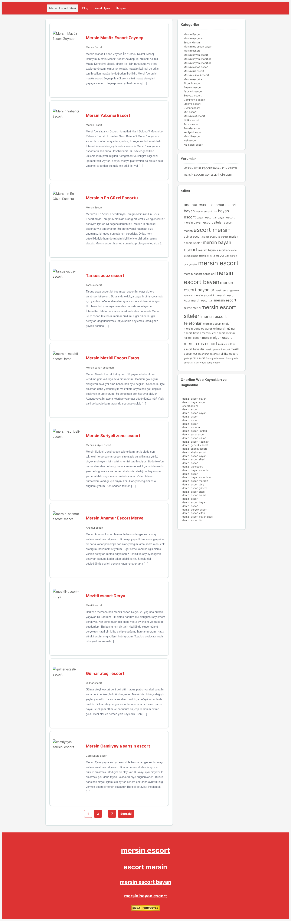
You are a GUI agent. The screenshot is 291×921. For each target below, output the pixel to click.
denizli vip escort (192, 466)
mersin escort (218, 263)
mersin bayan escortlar (213, 250)
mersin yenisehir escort (217, 349)
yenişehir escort (194, 358)
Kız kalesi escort (193, 144)
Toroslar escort (192, 128)
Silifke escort (191, 120)
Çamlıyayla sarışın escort (207, 362)
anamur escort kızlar (206, 211)
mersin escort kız (205, 295)
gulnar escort (193, 236)
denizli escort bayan (194, 398)
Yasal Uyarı (102, 8)
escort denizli (190, 405)
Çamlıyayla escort (96, 755)
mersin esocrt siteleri (217, 323)
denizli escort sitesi (193, 459)
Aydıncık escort (193, 91)
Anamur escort (94, 527)
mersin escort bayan (145, 882)
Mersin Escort (94, 47)
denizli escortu (191, 427)
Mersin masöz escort (196, 67)
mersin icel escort (213, 333)
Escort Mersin (192, 42)
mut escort (199, 354)
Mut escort (190, 111)
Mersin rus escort (194, 71)
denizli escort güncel (194, 488)
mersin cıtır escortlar (214, 255)
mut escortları (212, 354)
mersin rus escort (201, 343)
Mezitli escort (94, 605)
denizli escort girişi (193, 484)
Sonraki (126, 813)
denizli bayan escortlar (195, 470)
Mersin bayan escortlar (197, 58)
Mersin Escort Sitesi (62, 8)
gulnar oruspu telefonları (215, 236)
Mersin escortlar (193, 38)
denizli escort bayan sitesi (197, 516)
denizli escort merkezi (195, 480)
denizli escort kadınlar (195, 441)
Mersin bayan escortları (100, 367)
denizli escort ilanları (194, 430)
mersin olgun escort (217, 338)
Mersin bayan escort (196, 54)
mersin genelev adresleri (200, 328)
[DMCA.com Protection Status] (145, 910)
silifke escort (229, 353)
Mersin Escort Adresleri (201, 174)
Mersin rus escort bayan (198, 46)
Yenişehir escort (193, 132)
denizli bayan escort (194, 402)
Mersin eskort (192, 50)
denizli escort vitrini (194, 513)
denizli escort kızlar (194, 438)
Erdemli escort (192, 103)
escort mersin (212, 229)
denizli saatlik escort (194, 448)
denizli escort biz (192, 520)
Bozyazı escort (193, 95)
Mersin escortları (193, 79)
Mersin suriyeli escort (98, 445)
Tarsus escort (94, 285)
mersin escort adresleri (199, 273)
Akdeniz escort (193, 83)
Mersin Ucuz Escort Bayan (203, 168)
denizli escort (190, 409)
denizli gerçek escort (194, 509)
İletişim (121, 8)
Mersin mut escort (194, 116)
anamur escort (197, 204)
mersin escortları (202, 300)
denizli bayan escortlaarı (197, 477)
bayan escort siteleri (208, 222)
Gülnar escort (94, 682)
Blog (85, 8)
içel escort (190, 140)
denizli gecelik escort (195, 445)
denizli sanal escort (193, 434)
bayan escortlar (206, 217)
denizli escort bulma (194, 495)
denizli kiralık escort (194, 452)
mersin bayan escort (145, 895)
